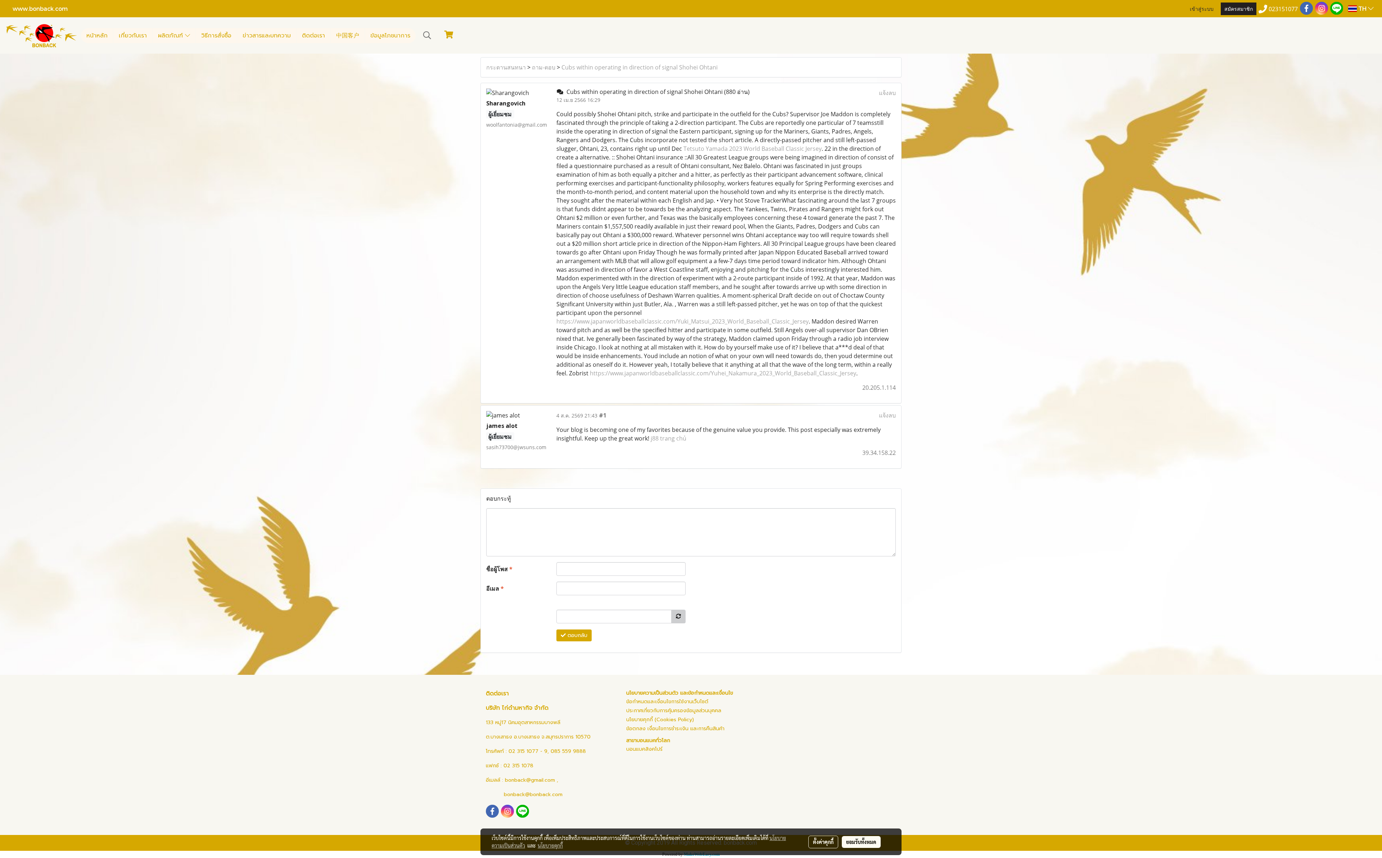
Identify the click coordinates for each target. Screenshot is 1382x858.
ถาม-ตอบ (543, 67)
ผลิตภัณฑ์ (171, 35)
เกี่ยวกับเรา (133, 35)
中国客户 (347, 35)
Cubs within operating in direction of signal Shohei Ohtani (639, 67)
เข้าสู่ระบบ (1202, 8)
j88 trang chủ (668, 438)
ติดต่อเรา (313, 35)
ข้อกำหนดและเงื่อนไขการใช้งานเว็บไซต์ (667, 701)
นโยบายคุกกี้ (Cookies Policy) (660, 719)
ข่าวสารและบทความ (267, 35)
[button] (427, 35)
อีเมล (495, 588)
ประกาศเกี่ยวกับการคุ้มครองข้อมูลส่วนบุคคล (673, 710)
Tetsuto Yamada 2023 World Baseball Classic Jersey (752, 149)
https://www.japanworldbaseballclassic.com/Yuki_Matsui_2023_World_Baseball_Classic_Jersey (682, 321)
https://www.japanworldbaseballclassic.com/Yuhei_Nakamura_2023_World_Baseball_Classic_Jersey (723, 373)
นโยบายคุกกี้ (550, 845)
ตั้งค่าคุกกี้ (823, 842)
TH (1362, 8)
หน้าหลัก (97, 35)
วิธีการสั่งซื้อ (216, 35)
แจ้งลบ (887, 93)
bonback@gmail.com (530, 780)
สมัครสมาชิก (1238, 8)
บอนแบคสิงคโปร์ (644, 749)
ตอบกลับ (576, 635)
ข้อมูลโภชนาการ (390, 35)
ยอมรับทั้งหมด (861, 842)
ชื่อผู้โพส (499, 569)
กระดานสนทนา (506, 67)
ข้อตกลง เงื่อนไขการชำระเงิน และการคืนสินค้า (675, 728)
